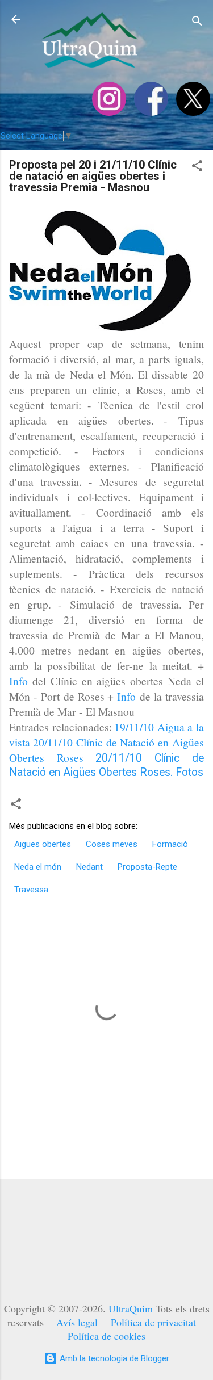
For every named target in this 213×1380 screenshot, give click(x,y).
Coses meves (111, 844)
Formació (170, 844)
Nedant (89, 867)
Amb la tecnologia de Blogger (113, 1358)
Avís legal (77, 1322)
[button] (197, 168)
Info (18, 680)
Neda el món (37, 867)
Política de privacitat (153, 1322)
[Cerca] (197, 23)
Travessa (31, 889)
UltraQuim (130, 1308)
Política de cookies (106, 1336)
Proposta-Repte (147, 867)
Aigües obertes (42, 844)
